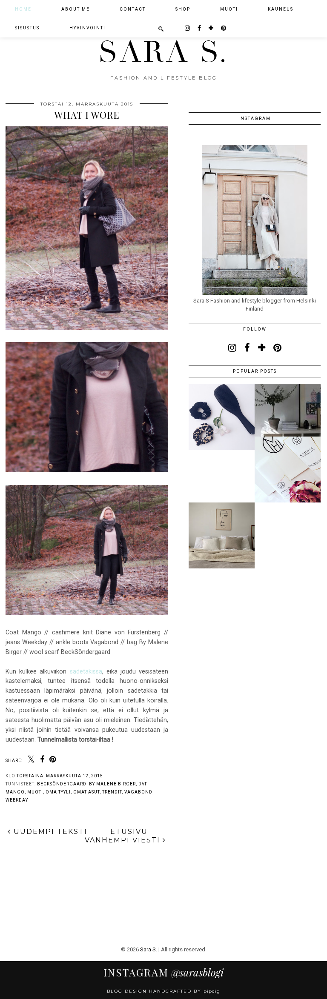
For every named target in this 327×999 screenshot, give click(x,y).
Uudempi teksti (49, 832)
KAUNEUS (280, 9)
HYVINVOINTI (87, 28)
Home (23, 9)
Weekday (17, 800)
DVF (142, 784)
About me (75, 9)
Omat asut (86, 792)
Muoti (35, 792)
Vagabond (138, 792)
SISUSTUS (27, 28)
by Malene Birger (112, 784)
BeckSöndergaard (61, 784)
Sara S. (163, 52)
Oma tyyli (58, 792)
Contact (133, 9)
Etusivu (129, 832)
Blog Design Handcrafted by (163, 991)
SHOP (182, 9)
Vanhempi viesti (124, 840)
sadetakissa (86, 671)
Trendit (112, 792)
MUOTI (229, 9)
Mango (15, 792)
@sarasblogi (163, 972)
